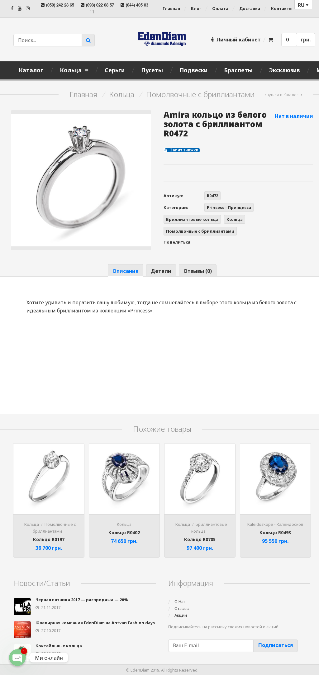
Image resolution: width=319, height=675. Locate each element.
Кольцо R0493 (275, 532)
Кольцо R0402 (124, 532)
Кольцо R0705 (200, 539)
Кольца (121, 94)
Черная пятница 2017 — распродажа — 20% (82, 599)
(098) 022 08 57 (100, 5)
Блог (196, 8)
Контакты (282, 8)
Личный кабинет (239, 39)
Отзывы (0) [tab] (197, 271)
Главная (171, 8)
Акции (180, 615)
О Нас (180, 601)
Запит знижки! (184, 150)
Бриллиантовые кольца (192, 219)
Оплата (220, 8)
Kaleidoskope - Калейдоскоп (275, 524)
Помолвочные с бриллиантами (200, 94)
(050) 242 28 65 (60, 5)
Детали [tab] (161, 271)
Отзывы (181, 608)
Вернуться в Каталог (278, 94)
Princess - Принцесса (229, 207)
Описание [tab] (125, 271)
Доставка (249, 8)
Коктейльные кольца (59, 646)
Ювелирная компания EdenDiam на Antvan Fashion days (95, 622)
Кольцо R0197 (48, 539)
